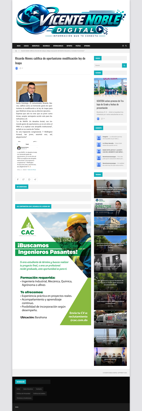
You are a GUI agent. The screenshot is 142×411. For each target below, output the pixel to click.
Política (78, 46)
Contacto (39, 389)
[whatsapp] (29, 179)
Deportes (69, 46)
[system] (123, 46)
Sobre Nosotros (28, 389)
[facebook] (17, 179)
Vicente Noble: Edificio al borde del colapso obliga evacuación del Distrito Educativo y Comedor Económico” (52, 51)
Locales (26, 46)
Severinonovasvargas (109, 156)
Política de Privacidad (23, 393)
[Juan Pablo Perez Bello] (16, 68)
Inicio (18, 46)
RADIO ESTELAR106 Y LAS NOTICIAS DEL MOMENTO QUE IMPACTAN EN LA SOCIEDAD (113, 152)
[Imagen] (110, 87)
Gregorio (105, 136)
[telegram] (35, 179)
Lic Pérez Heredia (108, 143)
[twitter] (23, 179)
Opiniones (87, 46)
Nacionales (46, 46)
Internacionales (58, 46)
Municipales (35, 46)
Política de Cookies (39, 393)
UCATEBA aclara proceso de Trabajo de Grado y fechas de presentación (110, 104)
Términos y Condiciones (24, 398)
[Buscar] (126, 46)
